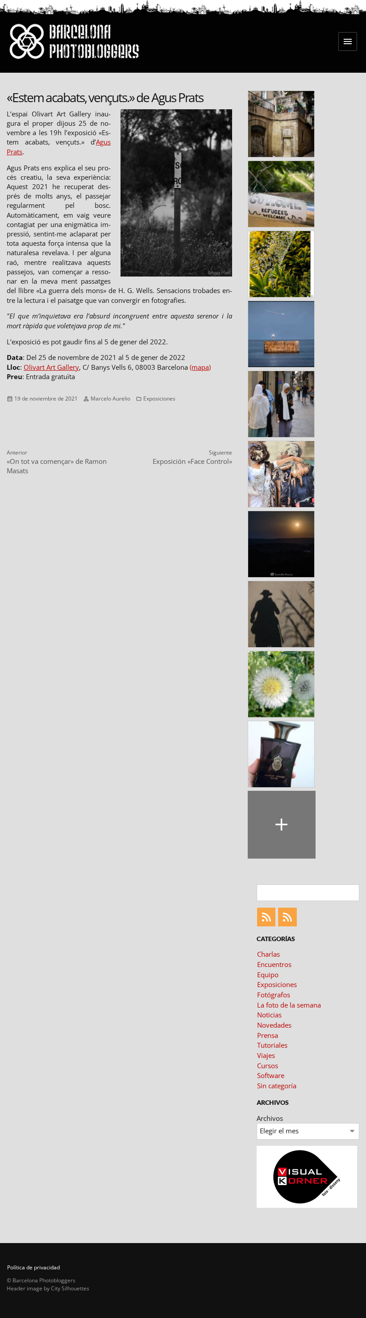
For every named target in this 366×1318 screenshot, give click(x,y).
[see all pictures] (282, 825)
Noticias (269, 1014)
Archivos (270, 1118)
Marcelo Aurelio (110, 398)
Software (270, 1075)
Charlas (268, 954)
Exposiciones (159, 398)
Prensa (267, 1035)
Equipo (268, 974)
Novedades (274, 1025)
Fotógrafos (273, 994)
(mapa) (200, 367)
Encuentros (274, 964)
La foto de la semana (289, 1004)
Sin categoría (276, 1085)
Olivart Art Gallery (51, 367)
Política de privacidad (33, 1267)
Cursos (267, 1065)
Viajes (266, 1055)
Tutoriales (272, 1045)
